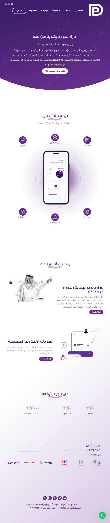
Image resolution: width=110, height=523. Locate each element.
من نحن (79, 10)
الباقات (44, 10)
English (8, 4)
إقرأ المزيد (97, 312)
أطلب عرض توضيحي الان (55, 71)
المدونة (56, 10)
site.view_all (96, 455)
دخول (19, 11)
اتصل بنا (33, 10)
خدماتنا (67, 10)
